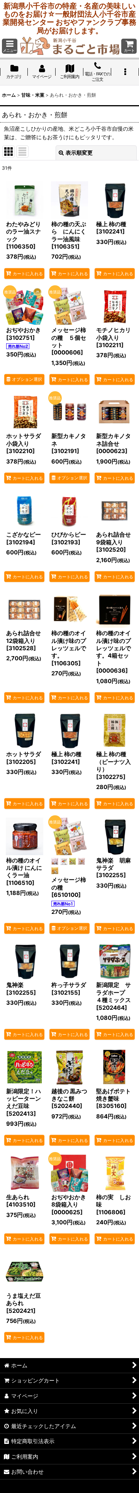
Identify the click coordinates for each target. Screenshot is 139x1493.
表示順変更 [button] (79, 152)
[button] (9, 46)
